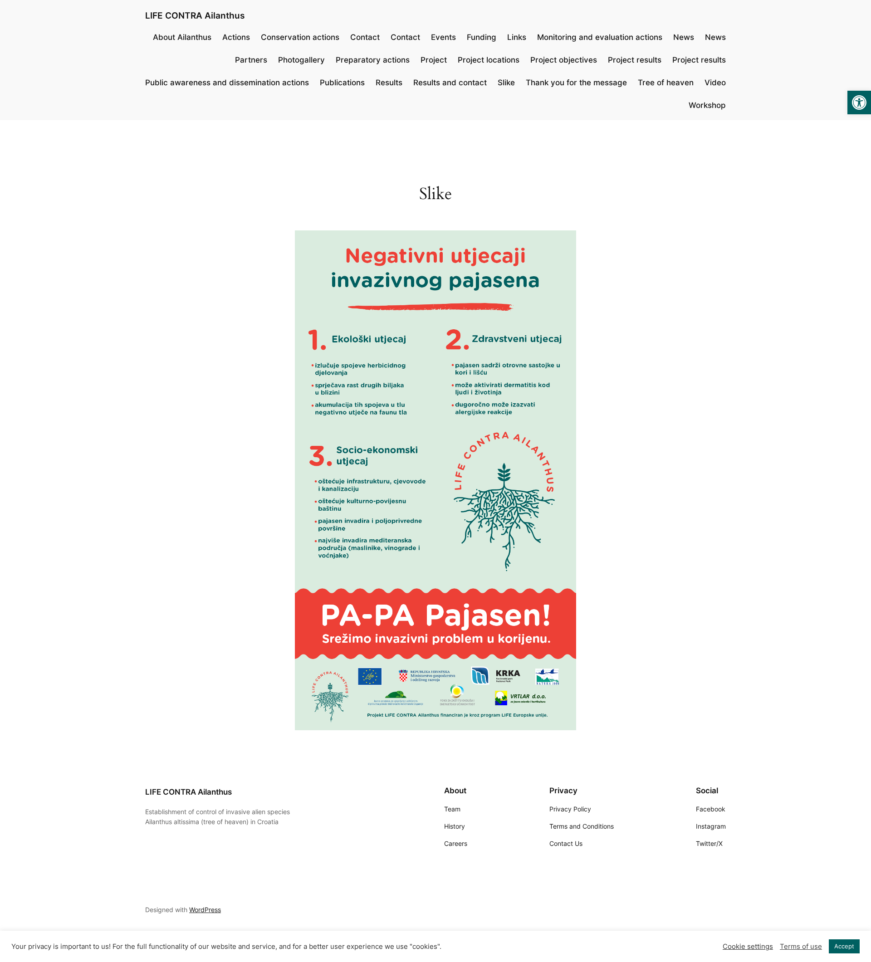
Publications (342, 82)
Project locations (488, 59)
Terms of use (801, 946)
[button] (859, 102)
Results (389, 82)
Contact (365, 37)
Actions (236, 37)
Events (443, 37)
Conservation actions (300, 37)
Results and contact (450, 82)
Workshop (707, 105)
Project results (634, 59)
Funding (481, 37)
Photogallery (301, 59)
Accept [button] (844, 946)
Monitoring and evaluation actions (599, 37)
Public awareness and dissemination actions (227, 82)
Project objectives (563, 59)
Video (715, 82)
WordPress (205, 909)
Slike (506, 82)
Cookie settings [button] (748, 946)
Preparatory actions (373, 59)
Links (516, 37)
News (683, 37)
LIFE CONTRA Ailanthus (195, 15)
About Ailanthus (182, 37)
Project (434, 59)
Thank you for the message (576, 82)
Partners (251, 59)
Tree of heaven (666, 82)
